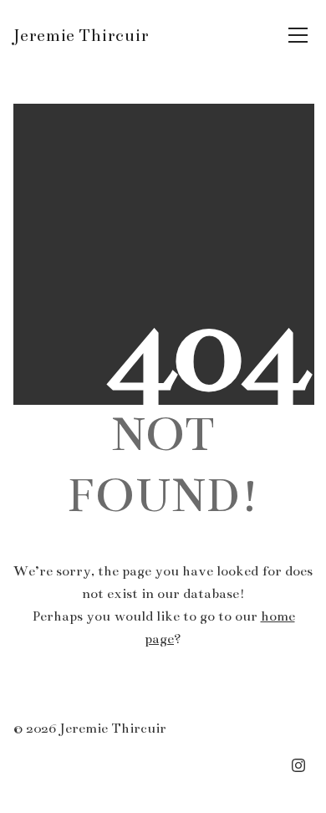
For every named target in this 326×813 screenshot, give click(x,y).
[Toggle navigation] (298, 35)
